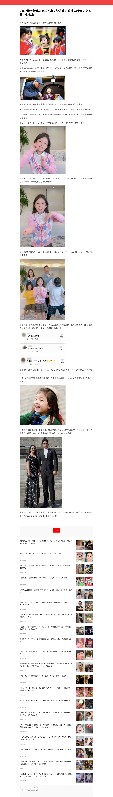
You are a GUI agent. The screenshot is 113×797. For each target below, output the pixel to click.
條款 (32, 790)
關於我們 (22, 790)
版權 (37, 790)
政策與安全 (27, 790)
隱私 (34, 790)
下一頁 (56, 530)
